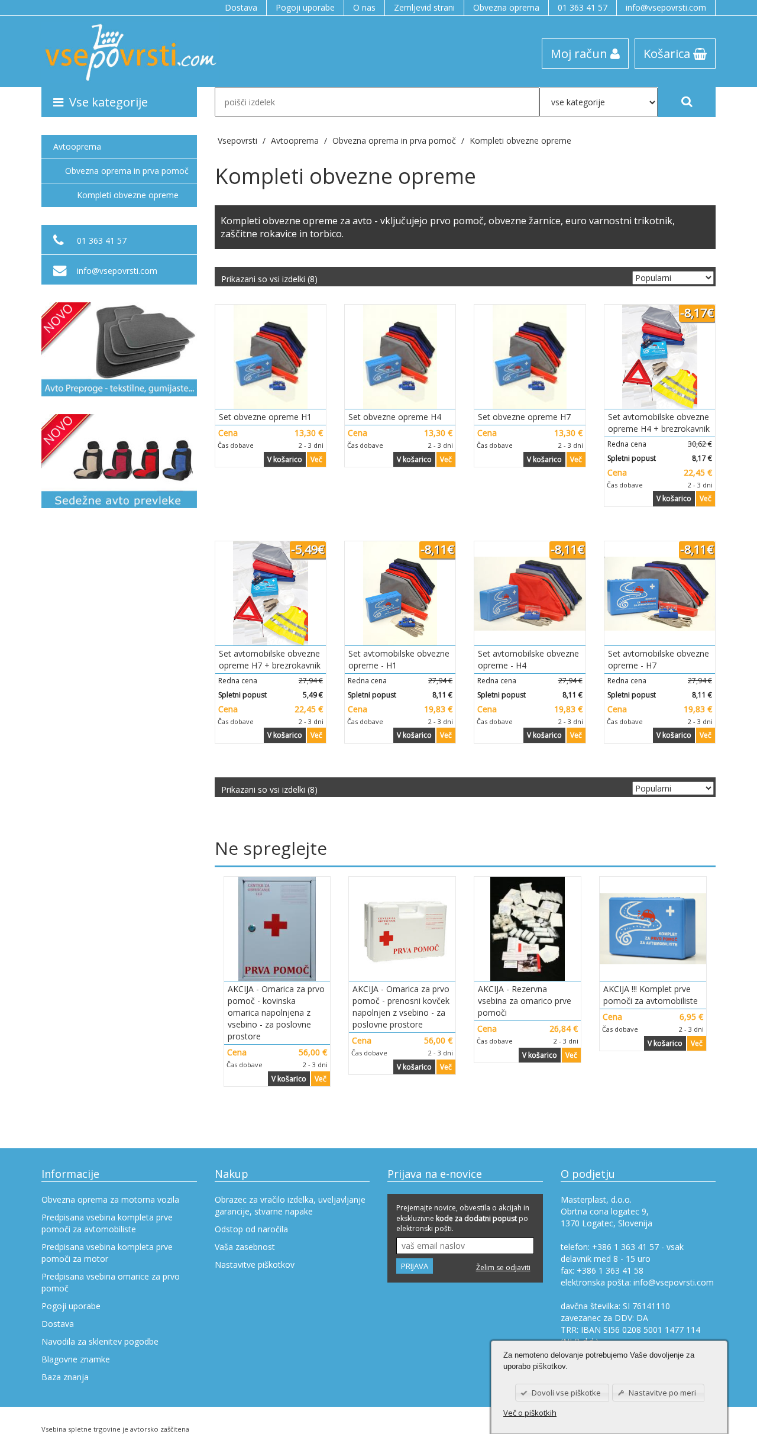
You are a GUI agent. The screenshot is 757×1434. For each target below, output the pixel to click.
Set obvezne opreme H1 (265, 416)
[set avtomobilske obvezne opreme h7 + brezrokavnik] (270, 593)
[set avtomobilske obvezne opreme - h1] (400, 593)
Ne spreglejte (271, 848)
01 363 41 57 (582, 7)
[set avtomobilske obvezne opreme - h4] (529, 593)
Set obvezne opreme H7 (524, 416)
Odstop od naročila (251, 1229)
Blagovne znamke (75, 1359)
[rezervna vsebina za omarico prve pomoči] (527, 929)
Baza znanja (65, 1377)
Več (316, 459)
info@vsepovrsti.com (666, 7)
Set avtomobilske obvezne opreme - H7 (658, 659)
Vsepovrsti (239, 140)
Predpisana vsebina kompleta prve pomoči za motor (107, 1252)
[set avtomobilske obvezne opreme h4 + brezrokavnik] (659, 357)
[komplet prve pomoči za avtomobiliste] (653, 929)
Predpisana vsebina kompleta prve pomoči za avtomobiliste (107, 1223)
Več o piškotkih (530, 1412)
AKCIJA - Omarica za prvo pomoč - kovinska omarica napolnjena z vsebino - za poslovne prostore (276, 1012)
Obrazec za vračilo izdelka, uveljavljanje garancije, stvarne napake (290, 1205)
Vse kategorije (108, 101)
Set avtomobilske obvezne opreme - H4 (528, 659)
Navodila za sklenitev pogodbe (99, 1341)
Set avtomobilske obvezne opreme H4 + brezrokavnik (659, 422)
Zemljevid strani (424, 7)
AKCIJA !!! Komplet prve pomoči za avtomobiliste (650, 994)
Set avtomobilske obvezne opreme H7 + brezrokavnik (270, 659)
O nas (364, 7)
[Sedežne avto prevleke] (119, 461)
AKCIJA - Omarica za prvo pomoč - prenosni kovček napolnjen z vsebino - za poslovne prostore (400, 1006)
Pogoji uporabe (305, 7)
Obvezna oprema (506, 7)
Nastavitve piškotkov (255, 1264)
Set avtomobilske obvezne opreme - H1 (398, 659)
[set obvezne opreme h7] (529, 357)
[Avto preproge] (119, 349)
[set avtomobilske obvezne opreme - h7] (659, 593)
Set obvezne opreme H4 (394, 416)
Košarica (668, 53)
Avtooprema (77, 146)
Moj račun (580, 53)
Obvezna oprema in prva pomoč (127, 170)
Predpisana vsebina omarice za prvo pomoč (110, 1282)
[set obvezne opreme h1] (270, 357)
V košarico (284, 459)
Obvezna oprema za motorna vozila (110, 1199)
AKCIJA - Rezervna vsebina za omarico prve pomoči (524, 1000)
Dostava (241, 7)
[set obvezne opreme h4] (400, 357)
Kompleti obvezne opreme (520, 140)
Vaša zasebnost (245, 1246)
